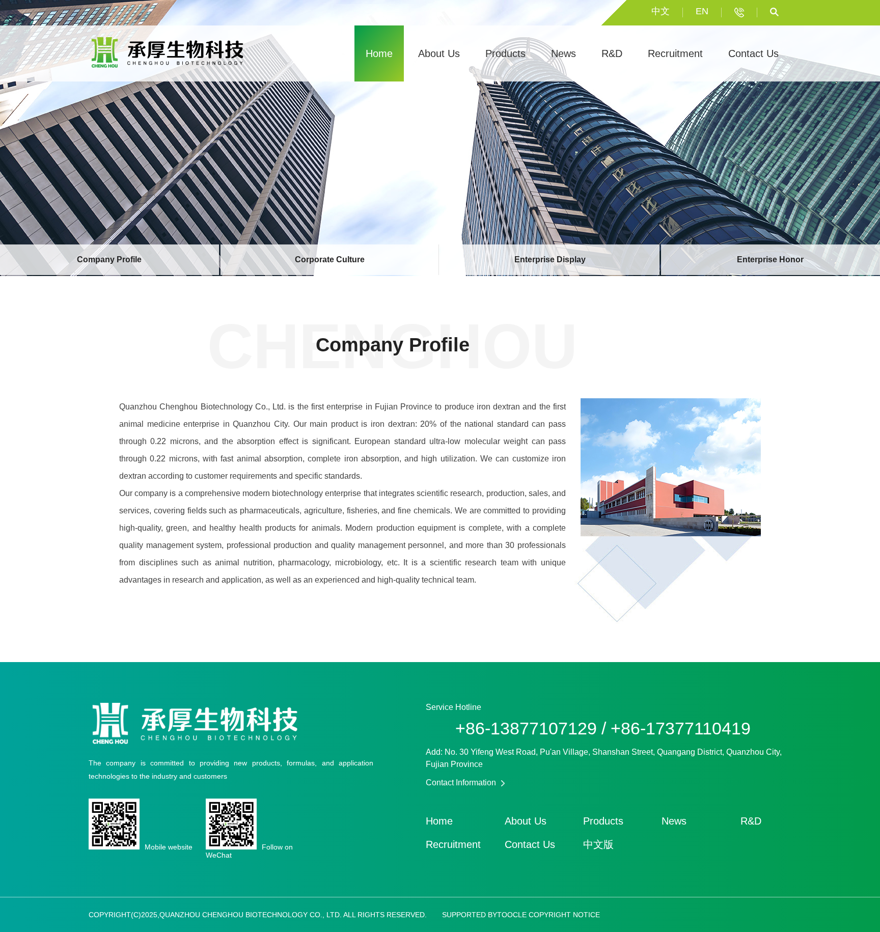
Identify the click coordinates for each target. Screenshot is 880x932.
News (563, 53)
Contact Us (753, 53)
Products (505, 53)
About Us (439, 53)
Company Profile (109, 259)
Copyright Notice (564, 915)
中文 (660, 11)
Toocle (512, 915)
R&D (611, 53)
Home (379, 53)
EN (702, 11)
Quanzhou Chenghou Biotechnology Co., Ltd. (202, 406)
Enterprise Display (550, 259)
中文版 (598, 844)
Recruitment (675, 53)
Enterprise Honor (770, 259)
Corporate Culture (330, 259)
